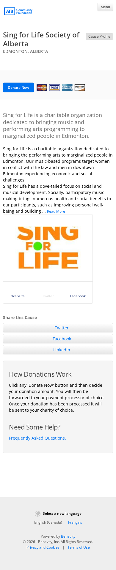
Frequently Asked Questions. (37, 438)
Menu (105, 6)
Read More (56, 211)
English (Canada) (48, 522)
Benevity (68, 536)
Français (75, 522)
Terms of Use (79, 547)
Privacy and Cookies (42, 547)
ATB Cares (18, 12)
